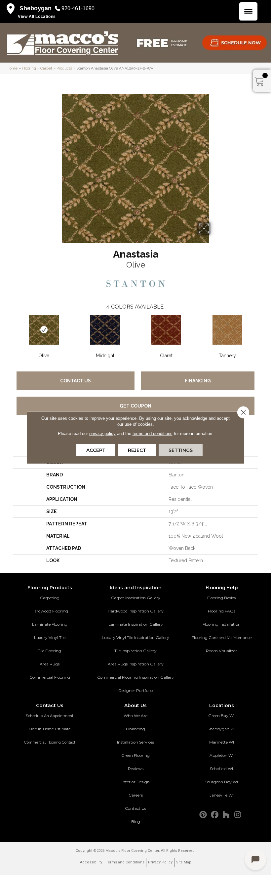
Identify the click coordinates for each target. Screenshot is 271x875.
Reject (137, 450)
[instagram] (238, 815)
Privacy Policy (160, 862)
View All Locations (37, 16)
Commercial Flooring (49, 677)
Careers (136, 795)
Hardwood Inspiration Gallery (136, 610)
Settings (181, 450)
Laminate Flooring (49, 624)
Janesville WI (222, 795)
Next (261, 329)
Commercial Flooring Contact (49, 742)
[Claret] (166, 329)
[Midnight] (105, 329)
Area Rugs (49, 663)
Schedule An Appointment (49, 715)
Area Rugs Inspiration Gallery (136, 663)
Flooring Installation (222, 624)
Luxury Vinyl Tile (49, 637)
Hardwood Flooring (49, 610)
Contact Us (75, 380)
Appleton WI (222, 755)
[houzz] (226, 815)
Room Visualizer (221, 650)
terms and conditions (153, 433)
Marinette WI (221, 742)
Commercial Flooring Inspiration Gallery (135, 677)
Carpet (46, 68)
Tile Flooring (49, 650)
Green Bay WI (221, 715)
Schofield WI (221, 768)
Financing (198, 380)
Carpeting (49, 597)
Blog (135, 821)
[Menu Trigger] (248, 11)
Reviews (135, 768)
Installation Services (135, 742)
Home (12, 68)
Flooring (29, 68)
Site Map (183, 862)
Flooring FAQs (221, 610)
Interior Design (136, 781)
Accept (95, 450)
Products (64, 68)
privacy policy (102, 433)
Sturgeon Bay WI (221, 781)
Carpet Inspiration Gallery (135, 597)
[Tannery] (227, 329)
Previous (10, 329)
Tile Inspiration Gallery (135, 650)
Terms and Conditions (125, 862)
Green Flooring (135, 755)
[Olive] (43, 329)
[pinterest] (203, 815)
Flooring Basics (221, 597)
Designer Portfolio (135, 690)
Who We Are (135, 715)
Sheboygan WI (222, 728)
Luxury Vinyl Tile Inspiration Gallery (135, 637)
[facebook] (214, 815)
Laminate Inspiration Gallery (135, 624)
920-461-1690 (78, 8)
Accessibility (91, 862)
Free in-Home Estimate (50, 729)
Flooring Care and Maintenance (222, 637)
